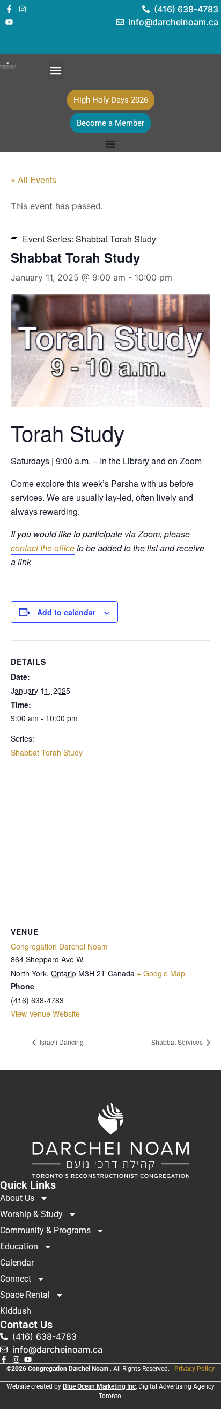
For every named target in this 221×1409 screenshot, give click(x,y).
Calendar (17, 1262)
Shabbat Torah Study (47, 752)
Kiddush (15, 1311)
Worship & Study (31, 1214)
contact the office (43, 548)
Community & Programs (45, 1230)
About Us (17, 1198)
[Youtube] (9, 22)
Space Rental (25, 1295)
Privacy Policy (194, 1368)
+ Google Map (161, 973)
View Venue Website (45, 1013)
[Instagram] (22, 9)
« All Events (33, 180)
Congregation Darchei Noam (59, 946)
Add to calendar (66, 612)
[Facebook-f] (9, 9)
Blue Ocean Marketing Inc (99, 1386)
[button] (55, 70)
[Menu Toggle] (110, 144)
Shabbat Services (177, 1041)
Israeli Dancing (61, 1041)
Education (19, 1246)
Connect (15, 1279)
